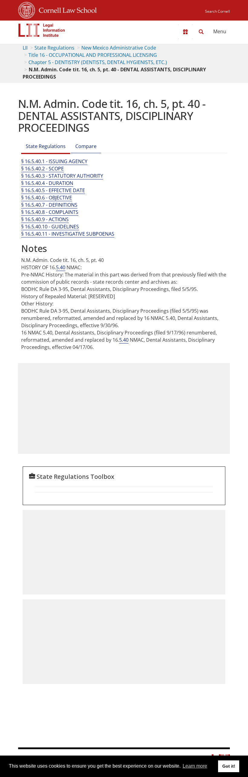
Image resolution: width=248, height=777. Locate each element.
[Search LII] (201, 31)
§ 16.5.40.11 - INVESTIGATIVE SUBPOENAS (67, 234)
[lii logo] (41, 30)
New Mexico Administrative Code (118, 47)
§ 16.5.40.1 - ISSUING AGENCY (54, 161)
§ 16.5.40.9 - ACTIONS (45, 219)
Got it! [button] (228, 766)
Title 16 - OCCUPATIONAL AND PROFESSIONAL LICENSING (92, 55)
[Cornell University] (26, 9)
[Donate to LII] (185, 31)
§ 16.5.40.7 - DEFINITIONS (49, 205)
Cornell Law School (66, 9)
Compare (85, 146)
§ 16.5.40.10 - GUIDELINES (50, 226)
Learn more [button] (195, 766)
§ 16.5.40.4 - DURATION (47, 183)
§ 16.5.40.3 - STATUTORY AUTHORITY (62, 175)
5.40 (60, 267)
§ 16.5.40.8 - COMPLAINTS (49, 212)
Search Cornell (217, 11)
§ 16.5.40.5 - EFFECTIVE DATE (53, 190)
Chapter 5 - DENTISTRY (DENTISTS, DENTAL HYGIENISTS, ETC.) (97, 62)
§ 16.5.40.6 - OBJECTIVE (46, 197)
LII (25, 47)
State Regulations (54, 47)
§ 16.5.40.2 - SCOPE (42, 168)
